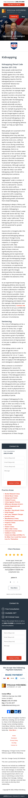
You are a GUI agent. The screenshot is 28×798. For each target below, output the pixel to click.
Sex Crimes (8, 524)
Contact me (20, 305)
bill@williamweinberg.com (11, 705)
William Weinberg (19, 790)
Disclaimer (14, 738)
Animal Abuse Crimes (11, 496)
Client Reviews (14, 549)
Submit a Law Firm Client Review (14, 594)
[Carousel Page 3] (17, 582)
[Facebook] (8, 711)
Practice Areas (8, 490)
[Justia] (19, 711)
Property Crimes (10, 522)
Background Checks (11, 498)
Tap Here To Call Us (14, 4)
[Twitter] (12, 711)
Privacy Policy (14, 740)
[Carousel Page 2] (14, 582)
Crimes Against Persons (12, 502)
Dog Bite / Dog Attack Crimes (14, 510)
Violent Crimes (9, 527)
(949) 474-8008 (12, 701)
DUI (19, 758)
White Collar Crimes (11, 529)
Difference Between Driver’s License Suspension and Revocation (14, 506)
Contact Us (14, 16)
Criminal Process (10, 500)
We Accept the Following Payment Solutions (14, 668)
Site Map (14, 743)
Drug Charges (9, 512)
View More (14, 588)
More (23, 16)
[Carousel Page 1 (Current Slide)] (10, 582)
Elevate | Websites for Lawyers (14, 796)
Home (4, 16)
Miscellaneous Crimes (12, 518)
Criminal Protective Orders (13, 531)
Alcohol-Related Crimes (12, 494)
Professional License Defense (14, 520)
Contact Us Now (14, 483)
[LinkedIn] (15, 711)
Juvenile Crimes (10, 516)
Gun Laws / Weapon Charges (14, 514)
